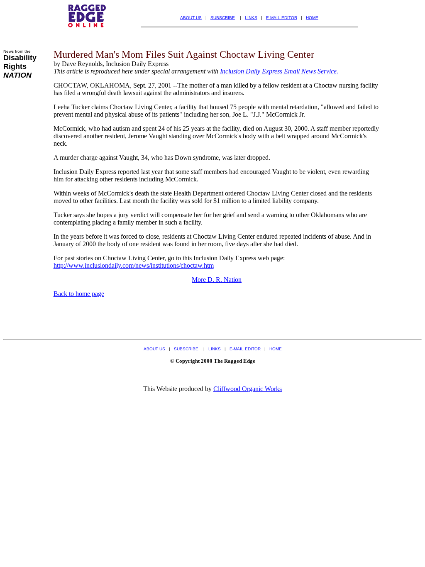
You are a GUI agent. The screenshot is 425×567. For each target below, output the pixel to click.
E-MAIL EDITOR (281, 17)
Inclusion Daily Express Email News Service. (279, 71)
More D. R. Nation (217, 279)
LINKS (251, 17)
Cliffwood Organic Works (247, 388)
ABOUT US (191, 17)
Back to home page (79, 293)
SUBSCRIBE (222, 17)
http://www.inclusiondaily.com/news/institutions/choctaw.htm (134, 265)
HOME (312, 17)
